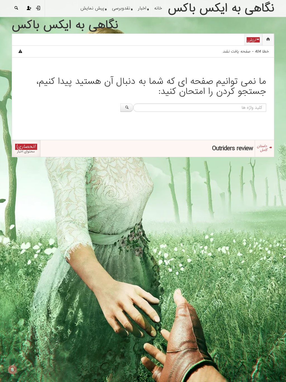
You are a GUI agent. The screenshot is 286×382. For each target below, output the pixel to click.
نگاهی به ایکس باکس (65, 25)
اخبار (142, 8)
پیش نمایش (92, 8)
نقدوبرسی (121, 8)
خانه (158, 8)
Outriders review (232, 148)
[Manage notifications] (12, 369)
